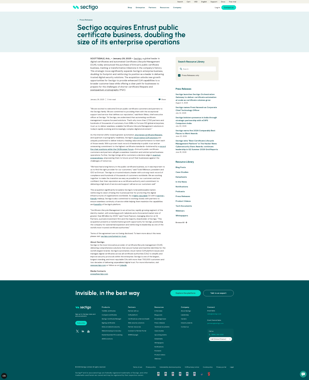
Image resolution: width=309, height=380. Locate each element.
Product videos (159, 355)
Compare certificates (109, 315)
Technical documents (161, 327)
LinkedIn (123, 265)
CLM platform (133, 315)
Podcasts (180, 191)
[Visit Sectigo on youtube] (88, 331)
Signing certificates (108, 323)
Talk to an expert (218, 293)
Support (214, 2)
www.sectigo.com (98, 265)
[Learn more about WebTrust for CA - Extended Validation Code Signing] (180, 374)
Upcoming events (160, 335)
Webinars (180, 211)
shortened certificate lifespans (148, 135)
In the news (158, 311)
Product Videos (183, 201)
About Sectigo (186, 311)
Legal (232, 367)
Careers (184, 319)
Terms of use (137, 367)
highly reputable (140, 195)
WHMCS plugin (133, 335)
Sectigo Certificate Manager (111, 319)
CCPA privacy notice (192, 367)
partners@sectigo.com (215, 323)
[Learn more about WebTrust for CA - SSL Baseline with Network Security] (187, 374)
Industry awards (186, 323)
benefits (98, 204)
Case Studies (182, 172)
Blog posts (158, 315)
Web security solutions (136, 323)
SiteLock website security (111, 327)
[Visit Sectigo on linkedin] (83, 331)
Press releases (159, 323)
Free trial (232, 2)
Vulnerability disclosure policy (170, 367)
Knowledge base (160, 319)
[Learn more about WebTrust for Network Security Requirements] (158, 374)
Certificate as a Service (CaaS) (138, 319)
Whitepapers (182, 215)
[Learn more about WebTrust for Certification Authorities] (166, 374)
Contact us (185, 327)
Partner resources (134, 327)
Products (106, 307)
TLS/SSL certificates (109, 311)
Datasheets (181, 177)
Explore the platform (185, 293)
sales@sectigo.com (214, 314)
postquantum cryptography (104, 89)
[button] (303, 374)
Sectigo (138, 58)
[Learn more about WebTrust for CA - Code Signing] (194, 374)
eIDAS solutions (107, 339)
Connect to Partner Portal (137, 331)
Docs (223, 2)
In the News (181, 182)
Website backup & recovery (111, 331)
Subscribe (81, 323)
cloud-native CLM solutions (145, 137)
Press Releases (183, 196)
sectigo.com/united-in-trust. (113, 236)
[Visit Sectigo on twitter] (77, 331)
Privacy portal (221, 367)
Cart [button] (188, 2)
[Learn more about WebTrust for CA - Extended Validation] (173, 374)
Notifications (182, 186)
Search (180, 2)
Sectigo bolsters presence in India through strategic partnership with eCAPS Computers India (196, 120)
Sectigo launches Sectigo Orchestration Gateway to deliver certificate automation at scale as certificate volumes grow (196, 97)
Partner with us (133, 311)
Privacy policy (151, 367)
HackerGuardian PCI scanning (112, 335)
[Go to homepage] (85, 7)
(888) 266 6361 (217, 334)
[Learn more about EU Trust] (202, 374)
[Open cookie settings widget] (4, 376)
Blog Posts (181, 167)
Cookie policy (208, 367)
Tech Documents (184, 206)
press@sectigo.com (99, 274)
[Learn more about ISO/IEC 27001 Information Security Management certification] (209, 374)
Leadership (185, 315)
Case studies (159, 331)
